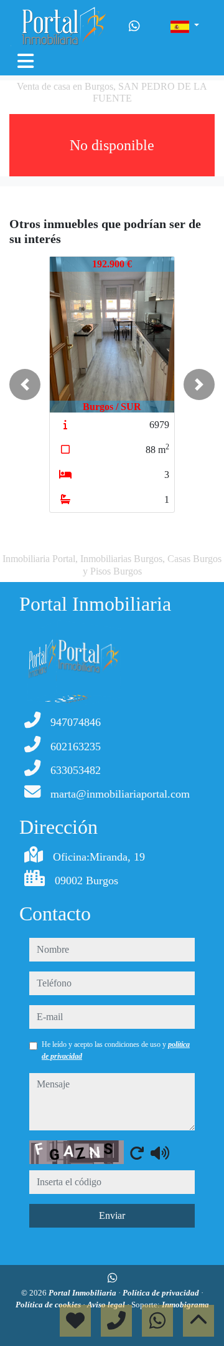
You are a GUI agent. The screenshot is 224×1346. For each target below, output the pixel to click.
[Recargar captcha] (137, 1152)
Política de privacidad (162, 1292)
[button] (24, 384)
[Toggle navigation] (25, 61)
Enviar (112, 1215)
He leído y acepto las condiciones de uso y (116, 1050)
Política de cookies (49, 1304)
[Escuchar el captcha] (160, 1152)
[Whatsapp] (134, 26)
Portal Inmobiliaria (83, 1292)
